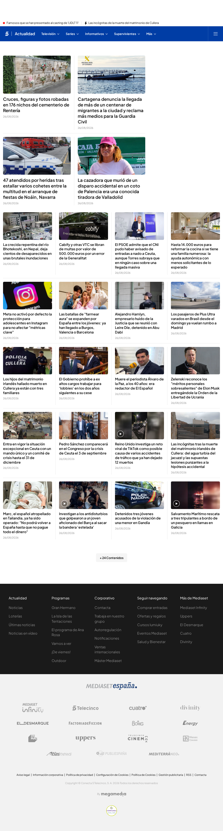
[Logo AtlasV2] (59, 754)
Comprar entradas (152, 607)
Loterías (15, 616)
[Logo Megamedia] (113, 794)
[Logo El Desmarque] (33, 723)
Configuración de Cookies (112, 774)
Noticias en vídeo (23, 633)
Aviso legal (23, 774)
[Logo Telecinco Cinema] (138, 739)
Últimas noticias (22, 624)
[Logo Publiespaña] (111, 753)
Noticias (16, 607)
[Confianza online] (111, 814)
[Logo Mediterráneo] (164, 753)
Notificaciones (107, 638)
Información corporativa (48, 774)
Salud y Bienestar (151, 641)
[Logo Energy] (190, 723)
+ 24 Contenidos (111, 558)
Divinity (186, 641)
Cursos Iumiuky (149, 624)
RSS (188, 774)
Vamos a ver (61, 643)
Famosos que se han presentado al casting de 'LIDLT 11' (43, 23)
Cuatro (186, 633)
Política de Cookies (143, 774)
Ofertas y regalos (151, 616)
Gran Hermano (64, 607)
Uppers (186, 616)
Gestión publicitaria (171, 774)
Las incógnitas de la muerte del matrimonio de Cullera (123, 23)
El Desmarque (191, 624)
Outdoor (59, 660)
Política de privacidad (79, 774)
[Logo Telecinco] (85, 708)
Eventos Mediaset (152, 633)
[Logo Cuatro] (138, 708)
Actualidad (25, 34)
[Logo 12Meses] (190, 738)
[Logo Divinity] (190, 708)
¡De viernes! (61, 652)
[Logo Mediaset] (111, 688)
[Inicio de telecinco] (6, 34)
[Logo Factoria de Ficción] (85, 723)
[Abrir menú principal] (215, 34)
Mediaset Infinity (193, 607)
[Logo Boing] (138, 723)
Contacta (102, 607)
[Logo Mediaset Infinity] (32, 708)
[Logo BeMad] (32, 738)
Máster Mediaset (108, 660)
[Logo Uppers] (85, 738)
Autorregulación (108, 629)
